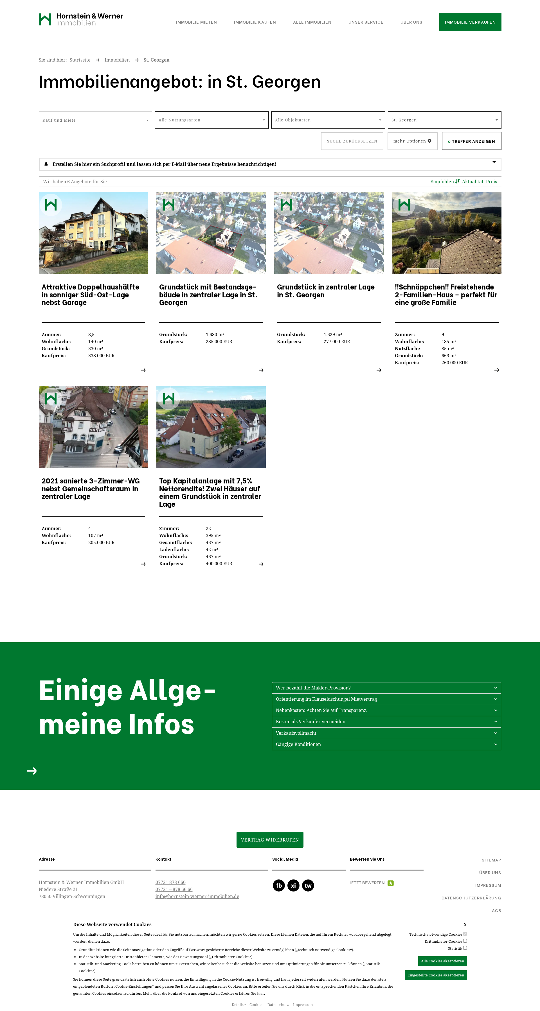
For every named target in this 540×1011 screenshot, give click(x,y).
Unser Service (366, 22)
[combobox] (95, 120)
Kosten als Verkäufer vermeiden (310, 721)
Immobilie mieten (196, 22)
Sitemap (491, 859)
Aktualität (473, 181)
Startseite (80, 60)
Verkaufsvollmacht (296, 733)
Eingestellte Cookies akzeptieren (436, 975)
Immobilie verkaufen (470, 22)
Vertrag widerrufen (270, 840)
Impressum (303, 1004)
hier (260, 993)
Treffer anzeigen (471, 141)
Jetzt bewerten (367, 882)
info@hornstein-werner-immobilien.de (197, 896)
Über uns (411, 22)
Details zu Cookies (247, 1004)
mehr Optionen (410, 141)
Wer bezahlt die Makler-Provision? (313, 688)
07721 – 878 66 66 (174, 889)
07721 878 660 (171, 882)
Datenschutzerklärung (471, 897)
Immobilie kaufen (255, 22)
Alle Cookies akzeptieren (442, 960)
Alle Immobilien (312, 22)
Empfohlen (442, 181)
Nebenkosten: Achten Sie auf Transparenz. (321, 710)
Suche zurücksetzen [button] (352, 141)
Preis (491, 181)
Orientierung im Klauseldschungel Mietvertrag (326, 699)
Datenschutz (278, 1004)
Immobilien (117, 60)
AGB (496, 910)
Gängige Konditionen (298, 744)
